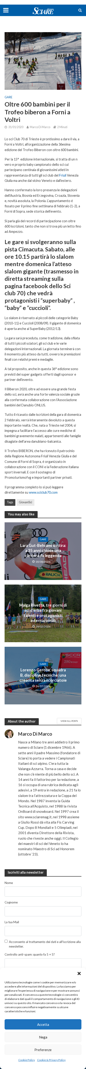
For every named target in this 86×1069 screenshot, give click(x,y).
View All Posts (69, 721)
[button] (79, 973)
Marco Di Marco (40, 127)
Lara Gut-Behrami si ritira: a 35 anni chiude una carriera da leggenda (43, 550)
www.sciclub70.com (43, 492)
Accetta (43, 1024)
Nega (43, 1037)
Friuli (62, 175)
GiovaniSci (25, 502)
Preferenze (43, 1050)
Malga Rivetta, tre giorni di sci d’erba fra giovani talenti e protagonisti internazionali (43, 613)
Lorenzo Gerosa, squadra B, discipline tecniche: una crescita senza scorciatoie (43, 675)
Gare (8, 97)
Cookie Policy (26, 1060)
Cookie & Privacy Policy (51, 1060)
